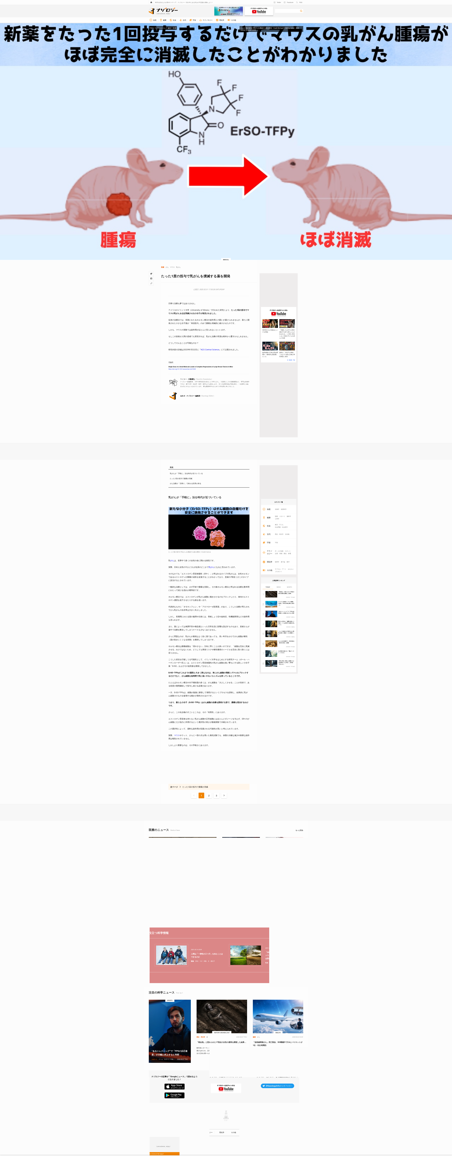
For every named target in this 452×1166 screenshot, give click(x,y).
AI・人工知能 (279, 551)
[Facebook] (151, 278)
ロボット (288, 551)
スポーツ (282, 516)
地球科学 (284, 509)
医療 (276, 516)
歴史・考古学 (279, 534)
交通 (276, 553)
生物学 (277, 509)
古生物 (287, 534)
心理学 (277, 519)
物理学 (277, 562)
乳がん (211, 567)
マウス (177, 735)
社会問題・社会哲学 (281, 527)
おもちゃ (291, 569)
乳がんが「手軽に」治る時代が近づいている (186, 473)
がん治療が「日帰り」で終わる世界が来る (185, 483)
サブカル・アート (280, 569)
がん (172, 560)
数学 (288, 562)
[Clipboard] (151, 283)
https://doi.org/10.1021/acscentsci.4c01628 (182, 369)
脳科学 (289, 516)
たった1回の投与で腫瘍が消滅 (181, 478)
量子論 (283, 562)
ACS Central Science (210, 349)
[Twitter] (151, 273)
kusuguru (188, 1145)
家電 (289, 553)
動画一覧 (292, 360)
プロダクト (278, 571)
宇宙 (276, 542)
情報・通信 (283, 553)
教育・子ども (279, 525)
